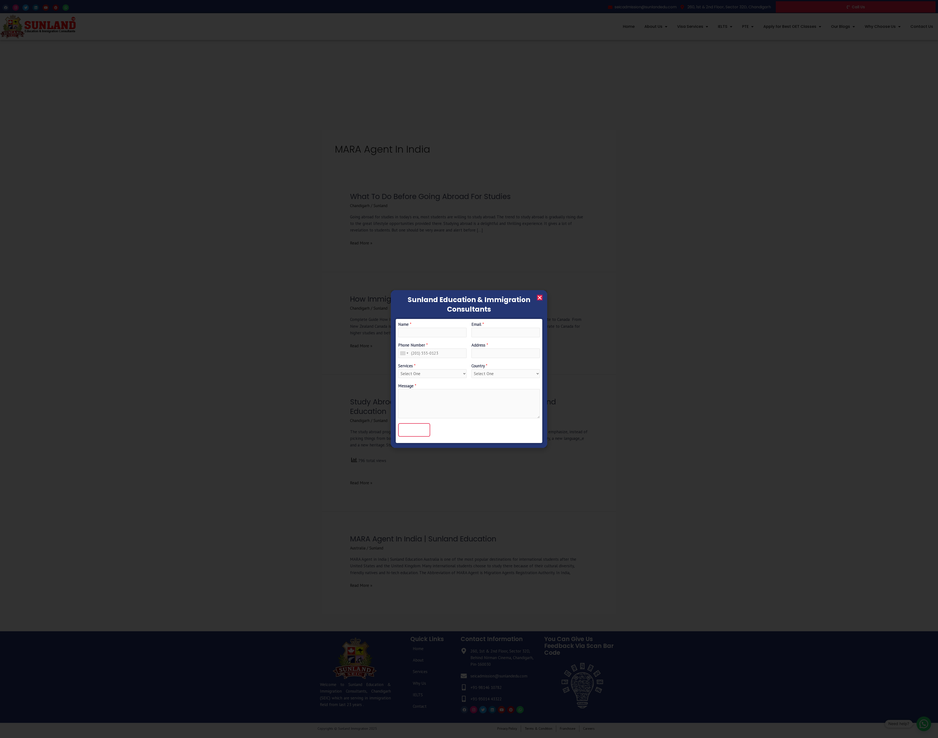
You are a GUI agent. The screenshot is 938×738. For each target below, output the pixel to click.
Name (404, 324)
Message (407, 386)
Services (407, 366)
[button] (539, 297)
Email (477, 324)
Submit (414, 429)
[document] (469, 369)
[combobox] (404, 353)
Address (479, 345)
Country (479, 366)
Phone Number (413, 345)
